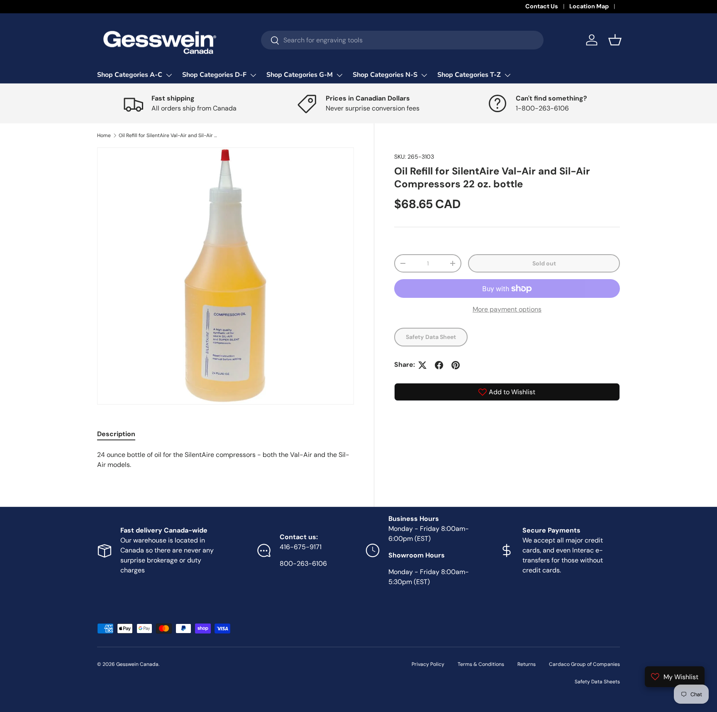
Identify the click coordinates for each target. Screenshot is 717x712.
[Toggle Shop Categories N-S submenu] (424, 75)
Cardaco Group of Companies (584, 664)
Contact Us (541, 6)
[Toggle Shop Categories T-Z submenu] (507, 75)
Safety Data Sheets (597, 681)
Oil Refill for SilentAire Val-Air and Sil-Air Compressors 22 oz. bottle (168, 135)
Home (104, 135)
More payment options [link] (507, 309)
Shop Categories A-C (129, 74)
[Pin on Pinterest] (455, 365)
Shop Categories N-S (385, 74)
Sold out (544, 263)
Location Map (589, 6)
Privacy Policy (428, 664)
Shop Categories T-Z (469, 74)
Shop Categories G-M (299, 74)
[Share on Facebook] (439, 365)
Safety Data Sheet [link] (431, 337)
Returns (526, 664)
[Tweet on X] (422, 365)
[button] (615, 40)
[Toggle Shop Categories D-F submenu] (253, 75)
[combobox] (402, 40)
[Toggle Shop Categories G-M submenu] (339, 75)
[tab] (116, 434)
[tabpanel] (225, 460)
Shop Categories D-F (214, 74)
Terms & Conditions (481, 664)
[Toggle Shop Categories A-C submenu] (169, 75)
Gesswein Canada (137, 664)
